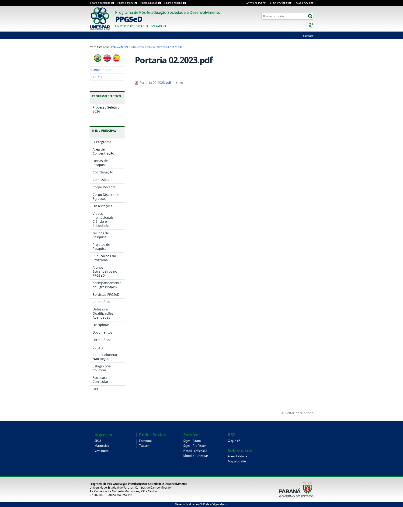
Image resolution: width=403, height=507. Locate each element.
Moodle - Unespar (195, 456)
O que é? (234, 441)
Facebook (146, 441)
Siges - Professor (194, 446)
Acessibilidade (256, 3)
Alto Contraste (281, 3)
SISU (97, 441)
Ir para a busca (150, 2)
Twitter (144, 446)
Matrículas (101, 446)
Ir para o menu (126, 2)
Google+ (311, 25)
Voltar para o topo (299, 413)
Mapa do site (237, 461)
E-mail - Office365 (195, 451)
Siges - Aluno (192, 441)
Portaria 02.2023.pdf (155, 83)
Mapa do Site (304, 3)
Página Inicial (119, 47)
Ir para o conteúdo (101, 2)
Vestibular (101, 451)
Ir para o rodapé (174, 2)
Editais (149, 47)
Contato (308, 36)
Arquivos (136, 47)
